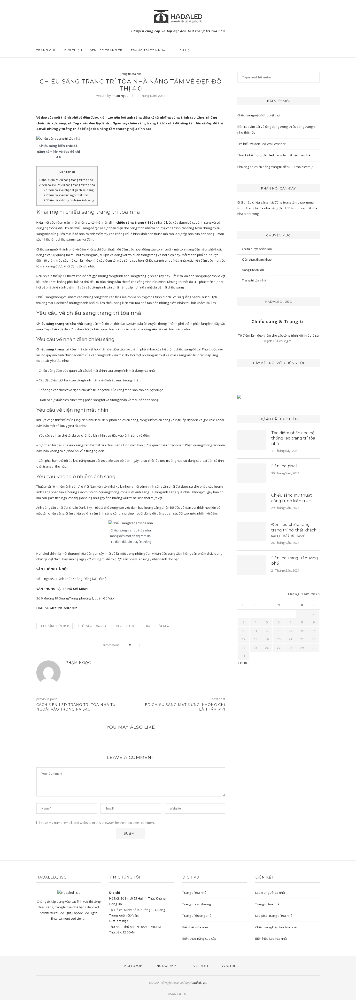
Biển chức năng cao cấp (199, 938)
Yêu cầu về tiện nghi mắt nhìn (66, 195)
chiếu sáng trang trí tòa (135, 222)
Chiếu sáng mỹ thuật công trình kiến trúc (291, 498)
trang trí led (124, 626)
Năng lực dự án (253, 270)
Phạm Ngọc (120, 95)
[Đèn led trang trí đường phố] (251, 565)
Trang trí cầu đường (196, 904)
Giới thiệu (73, 50)
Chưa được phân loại (257, 249)
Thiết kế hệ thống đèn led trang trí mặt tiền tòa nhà (273, 155)
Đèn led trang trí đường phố (294, 561)
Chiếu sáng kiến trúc (54, 626)
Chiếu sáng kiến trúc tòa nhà (276, 927)
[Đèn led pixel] (251, 473)
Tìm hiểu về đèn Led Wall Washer (261, 144)
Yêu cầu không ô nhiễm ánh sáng (69, 200)
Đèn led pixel (284, 466)
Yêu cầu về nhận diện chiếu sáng (68, 190)
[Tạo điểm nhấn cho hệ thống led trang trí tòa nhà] (251, 440)
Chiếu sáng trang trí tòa (56, 349)
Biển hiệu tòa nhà (195, 927)
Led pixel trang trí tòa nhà (274, 915)
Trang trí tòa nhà (148, 50)
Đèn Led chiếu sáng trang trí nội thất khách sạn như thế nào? (294, 530)
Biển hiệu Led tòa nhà (271, 938)
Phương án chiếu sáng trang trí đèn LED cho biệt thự (275, 167)
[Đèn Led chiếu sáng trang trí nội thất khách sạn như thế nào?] (251, 531)
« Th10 (242, 662)
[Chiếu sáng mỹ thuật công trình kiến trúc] (251, 502)
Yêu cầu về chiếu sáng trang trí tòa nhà (67, 185)
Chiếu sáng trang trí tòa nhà (59, 323)
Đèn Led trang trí (106, 50)
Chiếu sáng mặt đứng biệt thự (258, 115)
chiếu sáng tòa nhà (92, 626)
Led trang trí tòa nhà (270, 892)
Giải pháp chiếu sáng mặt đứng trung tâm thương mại (275, 202)
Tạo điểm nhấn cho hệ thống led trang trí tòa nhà (293, 438)
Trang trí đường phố (196, 915)
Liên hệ (183, 50)
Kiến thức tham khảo (257, 259)
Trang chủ (46, 50)
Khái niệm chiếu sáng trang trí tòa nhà (66, 180)
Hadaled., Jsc (198, 982)
